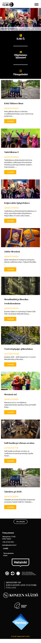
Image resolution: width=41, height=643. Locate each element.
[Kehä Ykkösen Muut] (20, 89)
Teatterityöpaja (11, 354)
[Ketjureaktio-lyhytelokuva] (20, 189)
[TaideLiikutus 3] (20, 138)
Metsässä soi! (10, 395)
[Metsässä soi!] (20, 380)
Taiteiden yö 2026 (13, 492)
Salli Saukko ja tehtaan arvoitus (19, 443)
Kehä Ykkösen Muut (13, 104)
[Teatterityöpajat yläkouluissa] (20, 335)
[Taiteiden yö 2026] (20, 477)
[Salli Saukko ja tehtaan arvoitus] (20, 429)
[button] (20, 19)
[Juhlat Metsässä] (20, 237)
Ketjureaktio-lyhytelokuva (17, 203)
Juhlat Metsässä (12, 252)
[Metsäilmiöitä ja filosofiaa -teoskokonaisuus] (20, 285)
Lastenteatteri (11, 448)
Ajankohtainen (11, 108)
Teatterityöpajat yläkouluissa (18, 349)
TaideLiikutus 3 (11, 152)
